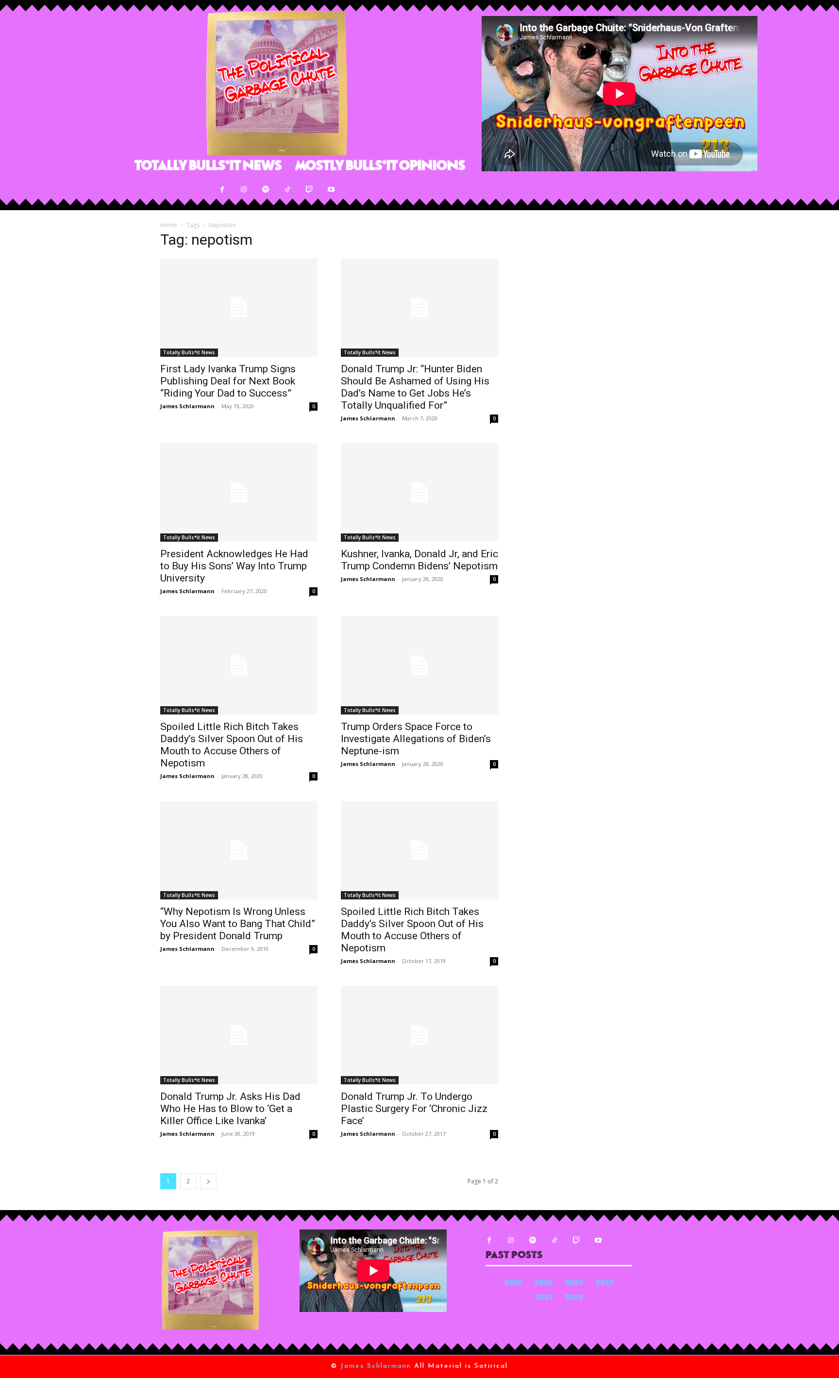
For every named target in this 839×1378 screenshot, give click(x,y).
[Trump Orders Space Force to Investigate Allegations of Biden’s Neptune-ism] (419, 665)
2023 (574, 1283)
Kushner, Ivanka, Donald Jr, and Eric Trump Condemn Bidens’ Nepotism (419, 560)
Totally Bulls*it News (189, 352)
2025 (513, 1283)
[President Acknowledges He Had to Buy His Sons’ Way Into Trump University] (239, 492)
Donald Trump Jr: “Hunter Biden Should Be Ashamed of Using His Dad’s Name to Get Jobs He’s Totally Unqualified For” (415, 387)
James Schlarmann (187, 406)
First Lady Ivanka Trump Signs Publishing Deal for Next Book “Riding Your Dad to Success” (228, 381)
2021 (544, 1298)
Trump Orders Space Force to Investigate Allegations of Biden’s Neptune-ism (416, 739)
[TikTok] (287, 189)
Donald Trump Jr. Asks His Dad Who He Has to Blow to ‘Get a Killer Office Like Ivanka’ (230, 1109)
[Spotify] (265, 189)
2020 (574, 1298)
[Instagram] (243, 189)
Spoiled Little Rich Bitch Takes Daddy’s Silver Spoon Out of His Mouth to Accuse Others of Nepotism (231, 745)
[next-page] (208, 1181)
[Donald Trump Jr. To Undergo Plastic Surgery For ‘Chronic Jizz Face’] (419, 1035)
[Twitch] (309, 189)
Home (168, 225)
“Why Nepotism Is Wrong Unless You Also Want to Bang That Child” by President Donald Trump (237, 924)
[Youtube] (331, 189)
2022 (605, 1283)
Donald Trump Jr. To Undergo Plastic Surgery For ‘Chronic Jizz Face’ (414, 1109)
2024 (544, 1283)
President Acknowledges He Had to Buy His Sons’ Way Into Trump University (234, 566)
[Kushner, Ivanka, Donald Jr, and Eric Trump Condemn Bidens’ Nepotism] (419, 492)
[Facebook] (222, 189)
